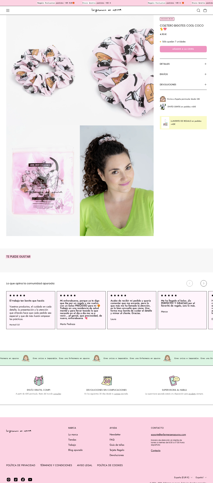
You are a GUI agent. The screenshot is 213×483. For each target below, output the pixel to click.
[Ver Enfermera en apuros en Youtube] (30, 479)
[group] (106, 310)
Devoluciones (117, 455)
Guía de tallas (117, 445)
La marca (73, 434)
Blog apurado (75, 450)
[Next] (204, 283)
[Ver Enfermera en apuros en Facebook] (23, 479)
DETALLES (165, 63)
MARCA (72, 428)
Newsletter (115, 434)
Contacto (155, 450)
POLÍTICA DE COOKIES (110, 465)
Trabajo (72, 445)
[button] (198, 10)
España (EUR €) (181, 477)
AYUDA (113, 428)
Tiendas (72, 439)
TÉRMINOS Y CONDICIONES (56, 465)
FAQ (112, 439)
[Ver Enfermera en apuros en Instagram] (8, 479)
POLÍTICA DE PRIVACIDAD (20, 465)
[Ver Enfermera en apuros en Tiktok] (15, 479)
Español (199, 477)
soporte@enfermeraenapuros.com (168, 434)
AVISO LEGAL (84, 465)
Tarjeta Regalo (117, 450)
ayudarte (192, 393)
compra (117, 393)
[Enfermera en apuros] (106, 10)
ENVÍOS (164, 74)
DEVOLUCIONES (168, 84)
